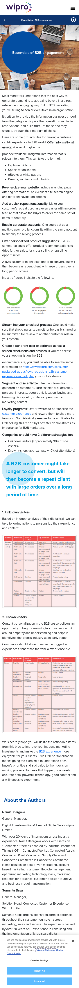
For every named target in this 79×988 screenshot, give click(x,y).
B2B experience (50, 751)
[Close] (73, 941)
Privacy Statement (45, 950)
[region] (39, 961)
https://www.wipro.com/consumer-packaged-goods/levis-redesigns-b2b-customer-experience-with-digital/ (35, 371)
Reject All (39, 971)
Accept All (39, 981)
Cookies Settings (39, 960)
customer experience (16, 413)
